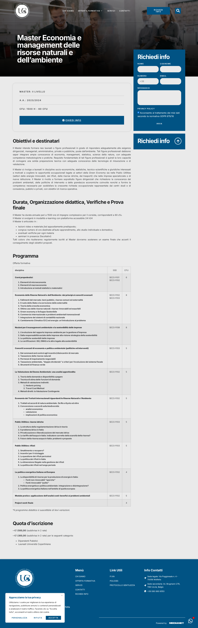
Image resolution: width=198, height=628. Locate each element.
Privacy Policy (146, 109)
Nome (141, 64)
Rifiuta (38, 618)
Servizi (111, 11)
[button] (178, 11)
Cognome (165, 64)
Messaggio (144, 88)
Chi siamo (68, 11)
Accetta (53, 618)
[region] (35, 608)
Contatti (124, 11)
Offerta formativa (89, 11)
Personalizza (19, 618)
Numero (142, 76)
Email (163, 76)
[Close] (61, 595)
